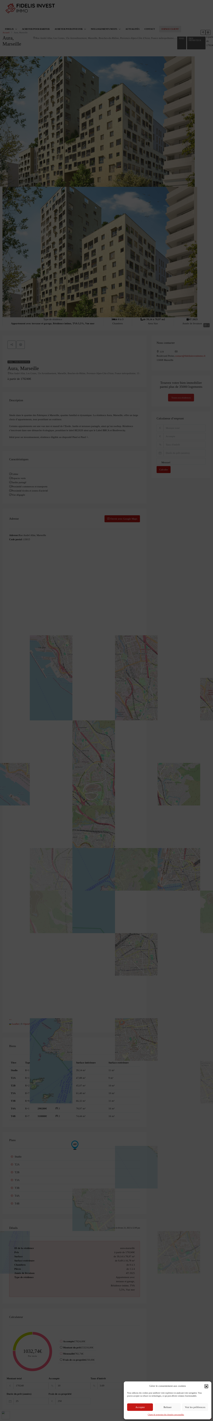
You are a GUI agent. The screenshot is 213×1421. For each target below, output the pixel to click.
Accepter (140, 1407)
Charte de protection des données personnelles (166, 1415)
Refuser (168, 1407)
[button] (206, 1386)
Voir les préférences (195, 1407)
